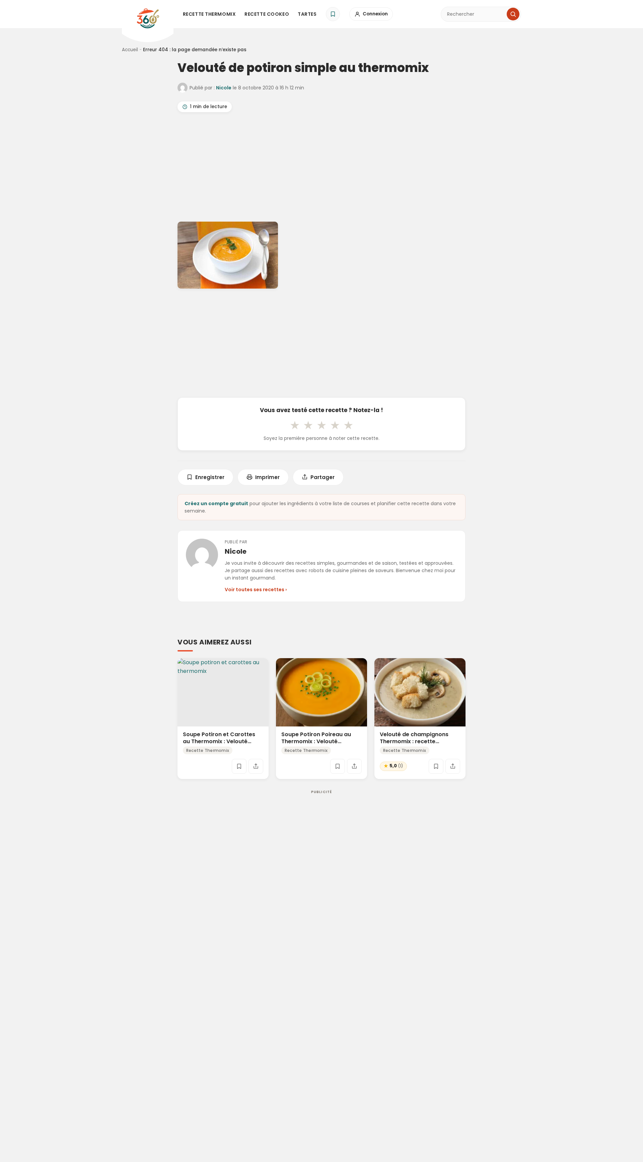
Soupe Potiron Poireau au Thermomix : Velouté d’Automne (316, 741)
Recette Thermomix (209, 14)
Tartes (307, 14)
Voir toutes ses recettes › (256, 589)
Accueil (130, 50)
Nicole (223, 87)
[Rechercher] (513, 14)
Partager (322, 477)
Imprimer (267, 477)
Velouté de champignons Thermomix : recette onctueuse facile (414, 741)
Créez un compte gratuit (216, 503)
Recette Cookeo (266, 14)
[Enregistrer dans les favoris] (239, 766)
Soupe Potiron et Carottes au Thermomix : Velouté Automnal (219, 741)
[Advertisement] (321, 168)
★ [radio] (295, 425)
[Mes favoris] (333, 14)
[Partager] (255, 766)
